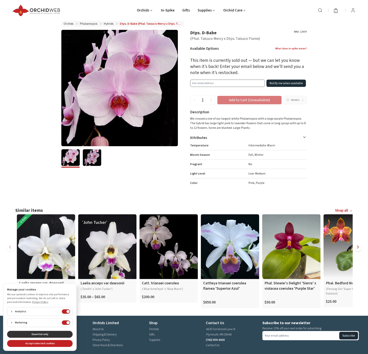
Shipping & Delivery (105, 334)
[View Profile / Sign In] (353, 10)
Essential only (40, 334)
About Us (98, 329)
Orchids (69, 24)
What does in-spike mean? (291, 49)
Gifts (186, 10)
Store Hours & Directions (108, 345)
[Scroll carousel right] (357, 247)
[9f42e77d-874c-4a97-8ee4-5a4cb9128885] (92, 158)
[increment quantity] (211, 100)
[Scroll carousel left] (10, 247)
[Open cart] (337, 10)
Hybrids (109, 24)
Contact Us (212, 345)
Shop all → (344, 210)
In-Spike (168, 10)
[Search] (320, 10)
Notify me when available (286, 83)
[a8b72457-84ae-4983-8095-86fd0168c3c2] (70, 158)
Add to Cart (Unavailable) (249, 100)
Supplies (154, 340)
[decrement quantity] (194, 100)
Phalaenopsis (89, 24)
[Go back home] (37, 10)
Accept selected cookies (40, 343)
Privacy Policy (101, 340)
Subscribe (348, 336)
